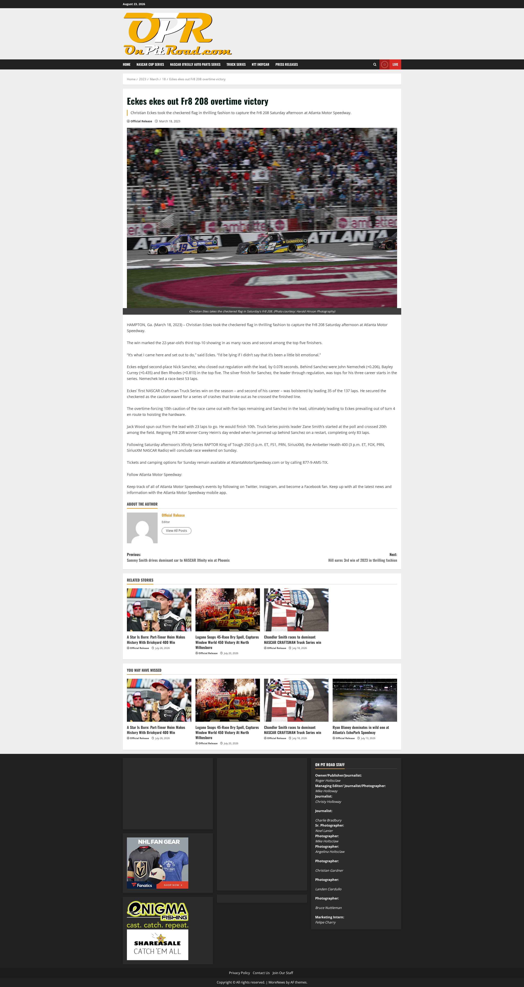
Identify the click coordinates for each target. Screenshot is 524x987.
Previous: (178, 557)
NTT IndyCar (260, 64)
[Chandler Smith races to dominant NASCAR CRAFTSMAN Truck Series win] (296, 609)
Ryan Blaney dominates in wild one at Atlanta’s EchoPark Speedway (361, 730)
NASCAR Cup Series (150, 64)
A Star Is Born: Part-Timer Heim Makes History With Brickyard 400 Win (156, 639)
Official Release (141, 121)
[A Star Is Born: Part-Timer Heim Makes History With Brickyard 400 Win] (159, 609)
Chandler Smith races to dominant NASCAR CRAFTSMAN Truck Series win (292, 639)
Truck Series (236, 64)
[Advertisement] (157, 798)
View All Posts (176, 530)
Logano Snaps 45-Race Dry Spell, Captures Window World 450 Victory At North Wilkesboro (227, 642)
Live (395, 64)
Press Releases (287, 64)
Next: (362, 557)
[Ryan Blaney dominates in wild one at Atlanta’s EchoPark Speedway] (365, 700)
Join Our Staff (283, 973)
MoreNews (277, 982)
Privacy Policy (239, 973)
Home (126, 64)
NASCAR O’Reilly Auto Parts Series (195, 64)
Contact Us (261, 973)
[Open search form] (374, 64)
